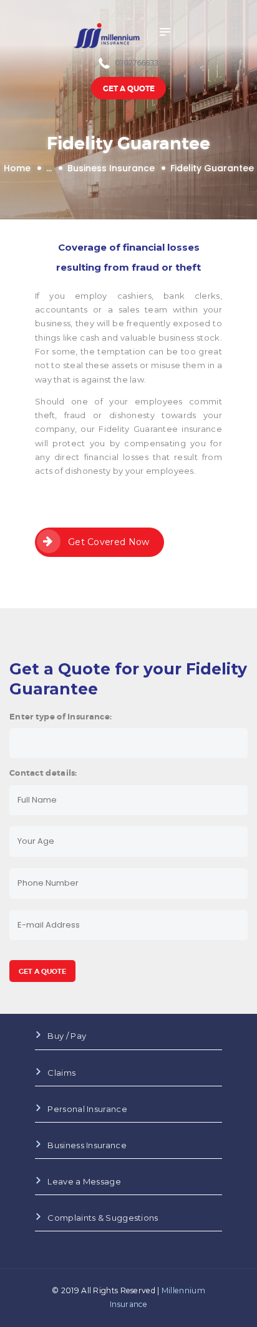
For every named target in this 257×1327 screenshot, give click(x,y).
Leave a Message (84, 1181)
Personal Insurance (87, 1109)
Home (17, 168)
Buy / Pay (66, 1036)
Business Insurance (111, 168)
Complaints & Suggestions (102, 1218)
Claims (61, 1073)
